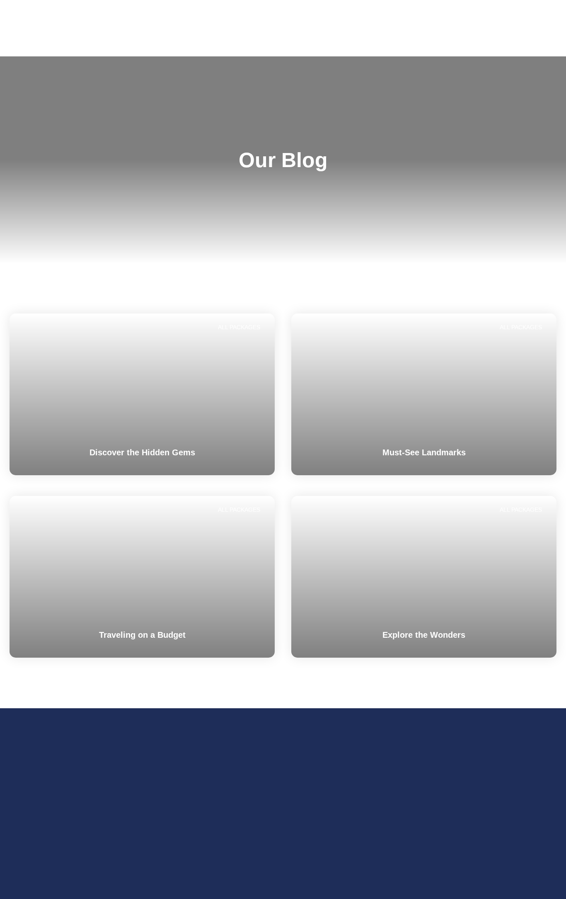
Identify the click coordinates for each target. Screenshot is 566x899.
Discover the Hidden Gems (142, 452)
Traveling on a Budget (142, 634)
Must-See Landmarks (424, 452)
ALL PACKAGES (239, 327)
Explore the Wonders (423, 634)
